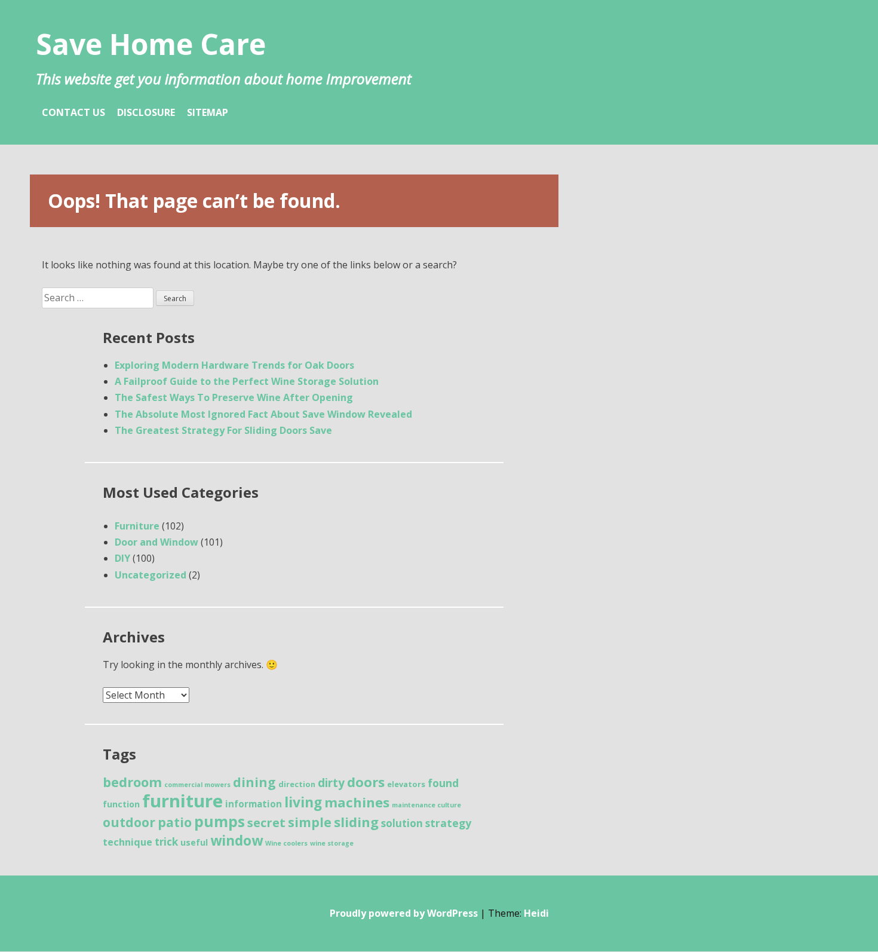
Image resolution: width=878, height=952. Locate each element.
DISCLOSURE (146, 112)
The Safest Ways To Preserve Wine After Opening (234, 397)
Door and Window (156, 542)
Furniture (137, 525)
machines (356, 802)
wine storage (332, 843)
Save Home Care (151, 44)
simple (309, 822)
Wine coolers (286, 843)
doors (366, 782)
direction (296, 784)
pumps (219, 821)
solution (402, 823)
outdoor (129, 822)
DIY (122, 558)
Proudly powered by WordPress (404, 913)
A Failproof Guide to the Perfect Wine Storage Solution (247, 381)
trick (166, 842)
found (443, 783)
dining (254, 782)
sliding (356, 822)
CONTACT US (73, 112)
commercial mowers (197, 784)
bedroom (132, 782)
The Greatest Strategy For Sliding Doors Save (223, 430)
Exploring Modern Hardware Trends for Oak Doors (234, 365)
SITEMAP (207, 112)
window (236, 840)
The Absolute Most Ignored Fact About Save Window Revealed (263, 414)
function (121, 804)
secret (266, 823)
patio (175, 822)
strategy (448, 823)
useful (194, 842)
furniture (182, 801)
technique (127, 842)
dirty (331, 783)
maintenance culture (426, 805)
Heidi (536, 913)
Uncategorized (150, 574)
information (253, 804)
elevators (406, 784)
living (303, 802)
